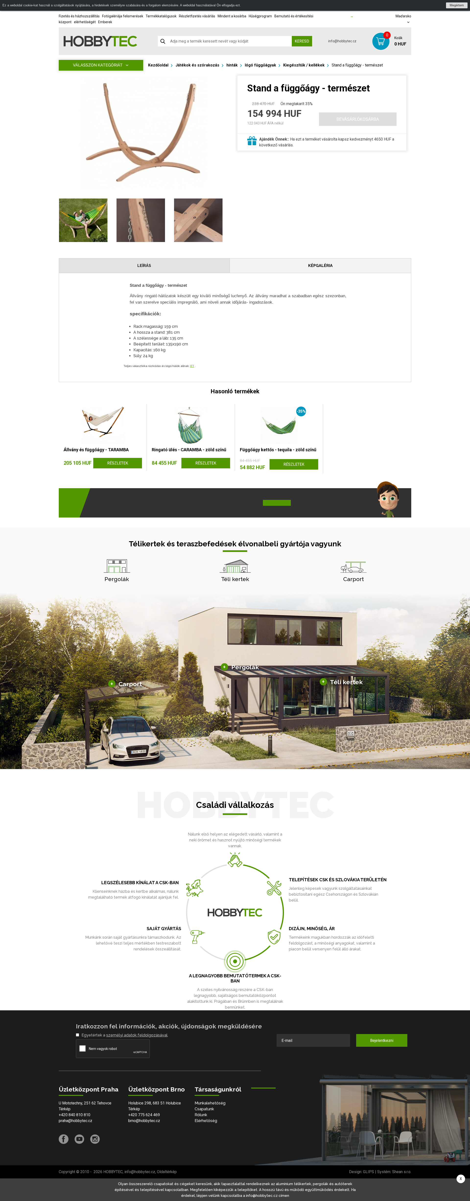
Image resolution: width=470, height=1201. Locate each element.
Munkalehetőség (210, 1103)
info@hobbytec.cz (342, 41)
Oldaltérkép (167, 1171)
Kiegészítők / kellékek (304, 65)
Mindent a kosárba (232, 16)
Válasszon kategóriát (98, 65)
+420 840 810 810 (74, 1115)
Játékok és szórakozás (197, 65)
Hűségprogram (260, 16)
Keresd (302, 41)
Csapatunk (204, 1109)
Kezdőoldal (158, 65)
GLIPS (368, 1171)
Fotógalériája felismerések (122, 16)
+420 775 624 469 (144, 1115)
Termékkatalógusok (161, 16)
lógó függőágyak (260, 65)
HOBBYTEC (113, 1171)
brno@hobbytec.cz (144, 1120)
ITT (192, 366)
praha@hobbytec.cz (75, 1120)
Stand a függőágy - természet (357, 65)
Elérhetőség (206, 1120)
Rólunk (201, 1115)
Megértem (457, 5)
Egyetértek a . (125, 1035)
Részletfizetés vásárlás (197, 16)
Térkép (64, 1109)
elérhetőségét (85, 22)
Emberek (105, 22)
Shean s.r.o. (401, 1171)
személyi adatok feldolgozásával (136, 1035)
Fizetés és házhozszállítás (79, 16)
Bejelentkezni (381, 1040)
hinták (232, 65)
